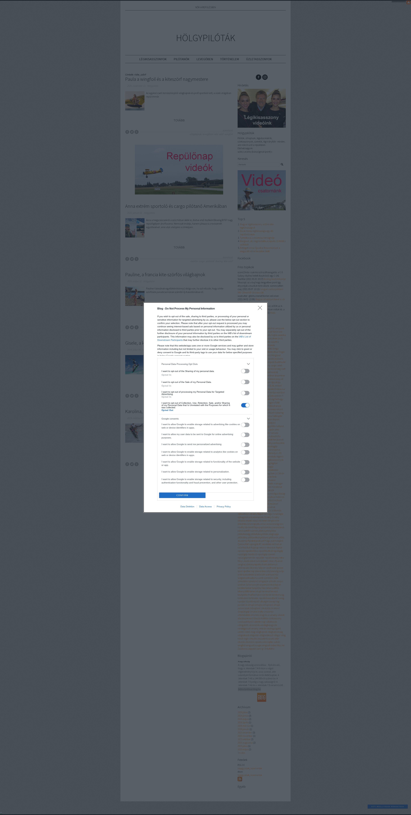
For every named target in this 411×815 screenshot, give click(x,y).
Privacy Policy (224, 506)
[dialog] (205, 407)
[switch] (245, 371)
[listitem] (205, 364)
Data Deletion (187, 506)
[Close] (261, 309)
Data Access (205, 506)
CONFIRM (182, 495)
